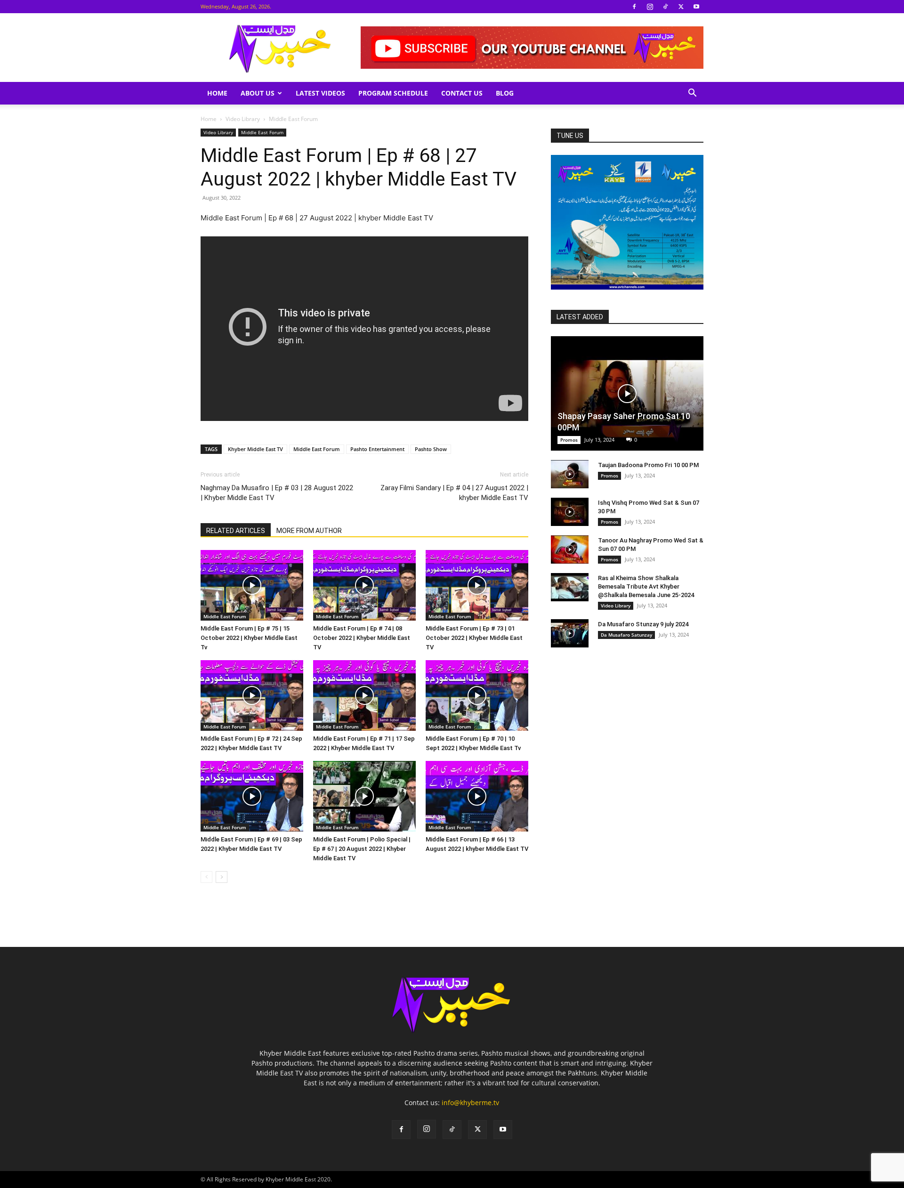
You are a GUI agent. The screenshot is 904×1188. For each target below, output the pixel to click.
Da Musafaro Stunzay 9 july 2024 (643, 624)
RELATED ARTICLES (235, 530)
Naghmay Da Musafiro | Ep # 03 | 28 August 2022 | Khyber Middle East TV (277, 493)
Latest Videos (320, 93)
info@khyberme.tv (470, 1102)
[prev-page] (206, 877)
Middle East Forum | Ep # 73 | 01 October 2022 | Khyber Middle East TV (474, 638)
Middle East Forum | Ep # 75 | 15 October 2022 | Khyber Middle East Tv (249, 638)
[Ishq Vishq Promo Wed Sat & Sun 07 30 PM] (570, 512)
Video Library (243, 119)
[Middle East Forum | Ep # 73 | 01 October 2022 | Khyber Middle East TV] (477, 585)
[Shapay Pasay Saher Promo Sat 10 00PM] (627, 393)
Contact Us (462, 93)
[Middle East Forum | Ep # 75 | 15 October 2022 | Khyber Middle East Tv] (252, 585)
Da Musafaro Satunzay (626, 634)
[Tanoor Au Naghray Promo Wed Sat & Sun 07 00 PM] (570, 549)
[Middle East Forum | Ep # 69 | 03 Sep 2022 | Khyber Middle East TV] (252, 796)
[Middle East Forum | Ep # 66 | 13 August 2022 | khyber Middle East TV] (477, 796)
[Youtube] (696, 6)
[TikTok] (665, 6)
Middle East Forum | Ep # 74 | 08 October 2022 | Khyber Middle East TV (361, 638)
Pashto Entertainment (377, 449)
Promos (569, 439)
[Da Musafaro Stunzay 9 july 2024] (570, 633)
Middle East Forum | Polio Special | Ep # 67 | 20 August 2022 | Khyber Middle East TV (362, 849)
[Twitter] (681, 6)
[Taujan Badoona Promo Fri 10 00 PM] (570, 474)
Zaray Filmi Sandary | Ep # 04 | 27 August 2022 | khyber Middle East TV (454, 493)
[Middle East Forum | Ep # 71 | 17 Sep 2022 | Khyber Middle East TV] (364, 695)
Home (217, 93)
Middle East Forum (262, 132)
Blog (505, 93)
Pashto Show (431, 449)
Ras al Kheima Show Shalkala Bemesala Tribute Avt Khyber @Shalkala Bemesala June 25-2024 (646, 586)
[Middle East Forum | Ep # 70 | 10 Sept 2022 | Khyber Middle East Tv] (477, 695)
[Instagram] (650, 6)
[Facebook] (634, 6)
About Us (257, 93)
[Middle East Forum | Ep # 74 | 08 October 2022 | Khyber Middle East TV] (364, 585)
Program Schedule (393, 93)
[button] (692, 93)
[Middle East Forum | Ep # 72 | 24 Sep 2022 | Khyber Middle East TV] (252, 695)
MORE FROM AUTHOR (309, 530)
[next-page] (221, 877)
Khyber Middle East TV (255, 449)
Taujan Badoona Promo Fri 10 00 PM (648, 465)
